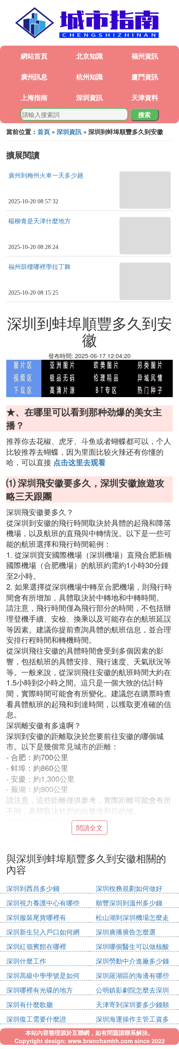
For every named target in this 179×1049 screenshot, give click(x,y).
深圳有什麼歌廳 (29, 1004)
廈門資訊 (145, 76)
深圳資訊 (89, 97)
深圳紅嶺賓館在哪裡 (36, 946)
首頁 (43, 131)
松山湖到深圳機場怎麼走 (132, 917)
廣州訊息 (34, 76)
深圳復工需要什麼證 (36, 1019)
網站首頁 (34, 56)
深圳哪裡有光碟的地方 (39, 990)
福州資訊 (145, 56)
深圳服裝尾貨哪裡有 (36, 917)
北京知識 (89, 56)
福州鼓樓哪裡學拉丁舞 (39, 266)
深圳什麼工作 (26, 961)
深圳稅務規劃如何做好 (129, 888)
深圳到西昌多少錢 (33, 888)
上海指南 (34, 97)
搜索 (144, 114)
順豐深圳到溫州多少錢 (129, 903)
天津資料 (145, 97)
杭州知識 (89, 76)
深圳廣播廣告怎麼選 (126, 932)
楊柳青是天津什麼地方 (39, 221)
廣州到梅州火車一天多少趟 (45, 175)
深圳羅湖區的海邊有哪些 (132, 975)
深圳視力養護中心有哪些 (43, 903)
